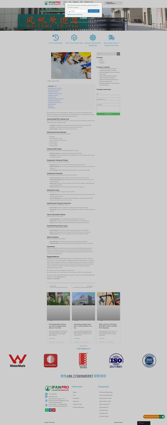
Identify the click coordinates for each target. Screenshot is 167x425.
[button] (113, 3)
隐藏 (55, 86)
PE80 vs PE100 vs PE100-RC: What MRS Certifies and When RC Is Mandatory (108, 326)
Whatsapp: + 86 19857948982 (53, 278)
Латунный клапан (103, 413)
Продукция (102, 62)
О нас (74, 395)
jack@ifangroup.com (61, 276)
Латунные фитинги (103, 407)
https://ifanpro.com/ (90, 275)
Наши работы (76, 398)
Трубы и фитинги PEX (104, 404)
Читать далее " (52, 338)
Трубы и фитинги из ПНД (105, 398)
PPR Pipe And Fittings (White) (105, 395)
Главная (72, 22)
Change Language (93, 11)
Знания (101, 59)
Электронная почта (101, 99)
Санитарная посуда (103, 416)
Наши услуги (76, 401)
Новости (101, 60)
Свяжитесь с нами (77, 404)
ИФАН (48, 258)
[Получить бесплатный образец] (163, 417)
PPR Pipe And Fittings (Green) (106, 392)
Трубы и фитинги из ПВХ (105, 401)
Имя (98, 93)
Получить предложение (78, 407)
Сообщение (99, 104)
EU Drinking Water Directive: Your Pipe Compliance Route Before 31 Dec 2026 (57, 326)
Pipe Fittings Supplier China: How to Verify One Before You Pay (83, 326)
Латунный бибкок (103, 410)
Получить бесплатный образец (152, 416)
